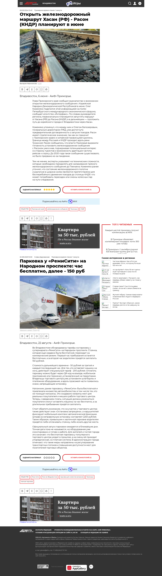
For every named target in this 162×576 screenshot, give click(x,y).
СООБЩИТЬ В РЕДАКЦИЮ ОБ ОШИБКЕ (94, 532)
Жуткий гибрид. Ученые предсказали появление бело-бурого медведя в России (127, 297)
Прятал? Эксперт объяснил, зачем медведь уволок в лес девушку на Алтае (126, 305)
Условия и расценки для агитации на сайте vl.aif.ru (56, 532)
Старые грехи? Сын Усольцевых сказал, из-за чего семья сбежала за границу (127, 288)
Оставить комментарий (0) (81, 190)
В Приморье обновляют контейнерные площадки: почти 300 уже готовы (122, 241)
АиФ (40, 83)
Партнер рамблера (57, 566)
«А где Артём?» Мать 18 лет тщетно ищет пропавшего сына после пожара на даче (126, 272)
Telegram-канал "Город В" (30, 330)
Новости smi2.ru (28, 249)
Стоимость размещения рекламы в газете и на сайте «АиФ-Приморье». (82, 530)
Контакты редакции (43, 530)
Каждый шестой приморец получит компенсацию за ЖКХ (122, 231)
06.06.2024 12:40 (26, 10)
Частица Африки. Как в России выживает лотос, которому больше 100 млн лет (126, 263)
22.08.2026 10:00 (26, 257)
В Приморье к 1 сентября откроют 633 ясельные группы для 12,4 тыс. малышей (122, 251)
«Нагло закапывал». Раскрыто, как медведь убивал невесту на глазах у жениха (127, 280)
